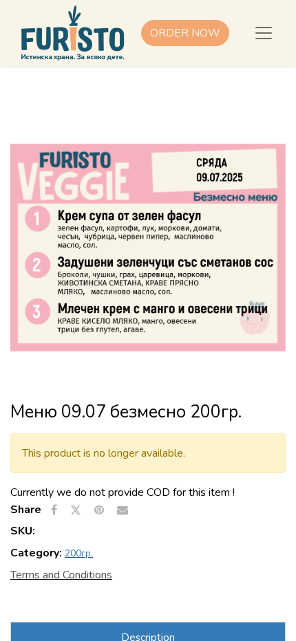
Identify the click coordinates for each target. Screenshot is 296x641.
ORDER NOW (185, 33)
